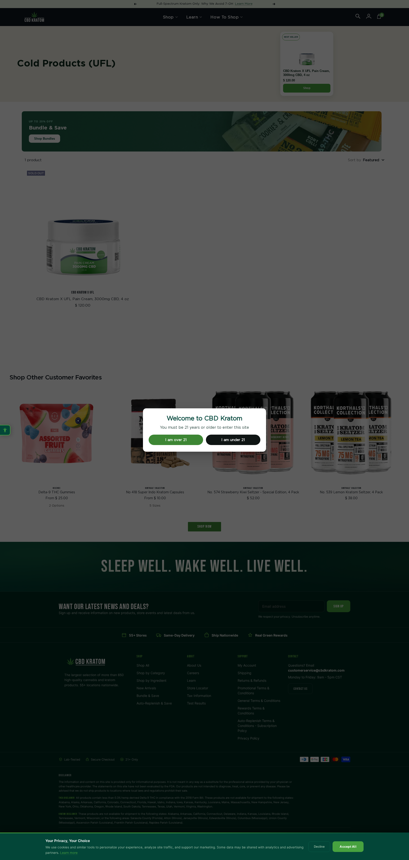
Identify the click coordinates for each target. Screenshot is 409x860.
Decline (319, 846)
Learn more (69, 853)
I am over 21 (176, 440)
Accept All (348, 846)
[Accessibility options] (5, 430)
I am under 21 (233, 440)
